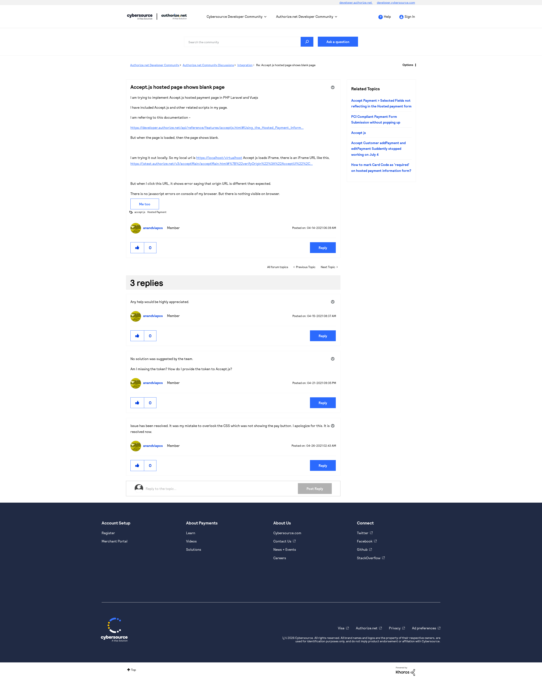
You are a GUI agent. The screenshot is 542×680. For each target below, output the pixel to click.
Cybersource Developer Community (139, 16)
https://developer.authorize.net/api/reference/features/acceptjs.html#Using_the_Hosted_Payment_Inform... (217, 127)
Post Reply (315, 489)
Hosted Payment (156, 211)
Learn (190, 533)
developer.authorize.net (356, 2)
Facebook (364, 541)
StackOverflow (368, 558)
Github (362, 549)
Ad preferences (424, 628)
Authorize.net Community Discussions (208, 65)
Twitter (362, 533)
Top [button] (133, 670)
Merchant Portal (114, 541)
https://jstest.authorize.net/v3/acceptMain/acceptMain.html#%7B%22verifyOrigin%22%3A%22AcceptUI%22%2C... (221, 163)
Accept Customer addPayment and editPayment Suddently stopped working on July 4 (378, 148)
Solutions (193, 549)
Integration (245, 65)
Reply (323, 248)
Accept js (358, 133)
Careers (279, 558)
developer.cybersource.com (396, 2)
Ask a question (337, 42)
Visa (341, 628)
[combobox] (249, 42)
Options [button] (407, 65)
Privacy (395, 628)
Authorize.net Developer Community (304, 16)
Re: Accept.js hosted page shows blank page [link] (285, 65)
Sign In (410, 16)
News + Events (284, 549)
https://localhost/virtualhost (219, 158)
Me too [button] (144, 204)
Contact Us (282, 541)
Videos (191, 541)
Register (108, 533)
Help (387, 16)
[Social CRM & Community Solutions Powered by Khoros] (405, 671)
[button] (137, 247)
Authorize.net (366, 628)
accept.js (139, 211)
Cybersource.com (287, 533)
